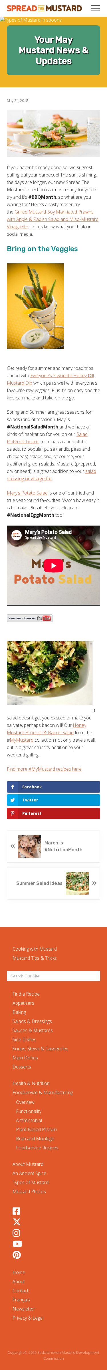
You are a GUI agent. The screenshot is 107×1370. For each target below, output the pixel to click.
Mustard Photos (29, 1191)
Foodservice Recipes (37, 1148)
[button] (95, 8)
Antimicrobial (29, 1120)
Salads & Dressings (32, 1021)
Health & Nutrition (31, 1083)
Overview (25, 1102)
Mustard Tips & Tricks (35, 958)
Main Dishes (25, 1058)
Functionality (28, 1111)
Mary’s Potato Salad (27, 493)
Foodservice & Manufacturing (43, 1092)
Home (19, 1272)
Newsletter (24, 1309)
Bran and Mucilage (35, 1138)
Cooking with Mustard (35, 949)
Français (21, 1300)
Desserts (22, 1067)
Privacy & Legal (28, 1318)
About (19, 1281)
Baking (19, 1012)
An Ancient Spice (29, 1173)
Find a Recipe (26, 994)
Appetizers (23, 1003)
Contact (21, 1290)
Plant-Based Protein (36, 1129)
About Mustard (28, 1164)
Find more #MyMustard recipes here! (44, 769)
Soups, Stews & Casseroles (40, 1048)
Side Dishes (24, 1039)
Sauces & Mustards (33, 1030)
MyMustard (21, 740)
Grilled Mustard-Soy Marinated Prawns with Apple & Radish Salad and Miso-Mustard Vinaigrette (52, 219)
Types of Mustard (31, 1182)
